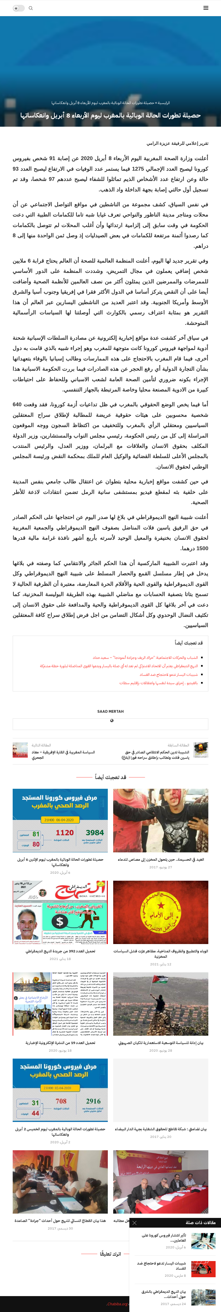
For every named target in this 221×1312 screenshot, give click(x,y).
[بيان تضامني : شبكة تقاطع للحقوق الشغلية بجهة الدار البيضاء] (160, 1090)
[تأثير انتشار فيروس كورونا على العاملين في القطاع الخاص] (203, 1241)
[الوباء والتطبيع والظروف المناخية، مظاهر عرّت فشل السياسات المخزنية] (160, 912)
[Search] (30, 8)
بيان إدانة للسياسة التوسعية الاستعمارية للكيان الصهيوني (160, 1043)
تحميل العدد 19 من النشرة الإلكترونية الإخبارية (60, 1043)
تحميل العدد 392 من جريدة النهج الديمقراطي (60, 951)
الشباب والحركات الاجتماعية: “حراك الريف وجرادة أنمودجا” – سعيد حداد (145, 657)
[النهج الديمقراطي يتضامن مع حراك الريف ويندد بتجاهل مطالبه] (160, 1182)
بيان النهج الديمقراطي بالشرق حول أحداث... (163, 1294)
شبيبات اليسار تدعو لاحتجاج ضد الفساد (169, 674)
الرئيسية (164, 103)
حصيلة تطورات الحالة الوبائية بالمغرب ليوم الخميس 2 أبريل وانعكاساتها (60, 1131)
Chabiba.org (117, 1304)
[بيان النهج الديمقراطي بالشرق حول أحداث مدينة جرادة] (203, 1297)
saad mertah (110, 711)
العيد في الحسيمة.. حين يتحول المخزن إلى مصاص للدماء (161, 859)
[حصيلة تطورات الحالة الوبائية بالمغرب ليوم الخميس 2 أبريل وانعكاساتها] (60, 1090)
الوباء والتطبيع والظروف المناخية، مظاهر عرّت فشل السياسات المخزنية (160, 953)
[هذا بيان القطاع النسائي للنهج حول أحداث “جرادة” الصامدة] (60, 1182)
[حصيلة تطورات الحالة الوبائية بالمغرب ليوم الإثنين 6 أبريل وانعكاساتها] (60, 820)
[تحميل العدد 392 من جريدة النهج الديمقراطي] (60, 912)
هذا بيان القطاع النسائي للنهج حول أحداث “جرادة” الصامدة (60, 1221)
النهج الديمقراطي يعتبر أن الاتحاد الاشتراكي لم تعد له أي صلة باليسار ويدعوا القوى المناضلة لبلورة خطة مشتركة (119, 666)
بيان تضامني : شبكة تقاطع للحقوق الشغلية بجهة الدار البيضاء (161, 1129)
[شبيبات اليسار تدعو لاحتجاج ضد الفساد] (203, 1269)
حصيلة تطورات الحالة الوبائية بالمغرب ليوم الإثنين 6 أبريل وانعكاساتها (60, 862)
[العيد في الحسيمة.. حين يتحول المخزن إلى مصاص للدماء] (160, 820)
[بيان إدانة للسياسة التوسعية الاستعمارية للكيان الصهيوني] (160, 1004)
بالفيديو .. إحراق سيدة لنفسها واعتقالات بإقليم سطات (158, 683)
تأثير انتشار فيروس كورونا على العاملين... (164, 1238)
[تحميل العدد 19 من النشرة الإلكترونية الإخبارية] (60, 1004)
